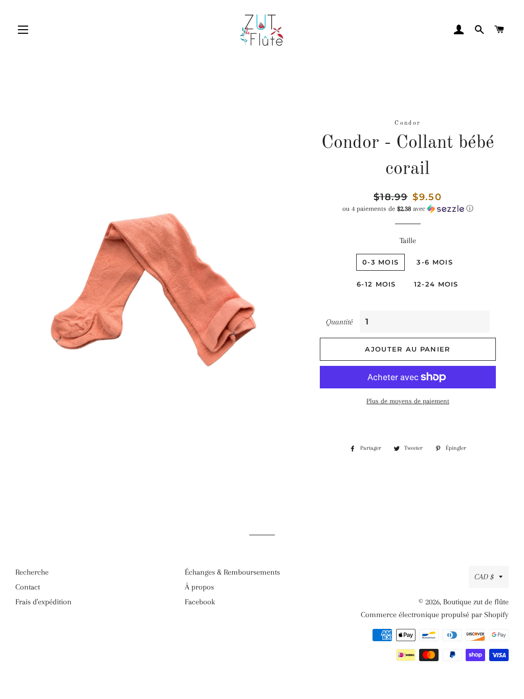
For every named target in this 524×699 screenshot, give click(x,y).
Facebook (200, 601)
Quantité (339, 321)
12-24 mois (436, 284)
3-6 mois (434, 262)
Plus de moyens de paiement (407, 401)
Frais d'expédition (43, 601)
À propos (199, 587)
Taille (408, 240)
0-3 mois (380, 262)
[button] (408, 208)
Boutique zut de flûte (476, 601)
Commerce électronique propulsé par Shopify (435, 614)
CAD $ (484, 576)
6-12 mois (376, 284)
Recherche (32, 572)
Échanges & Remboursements (232, 572)
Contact (27, 587)
